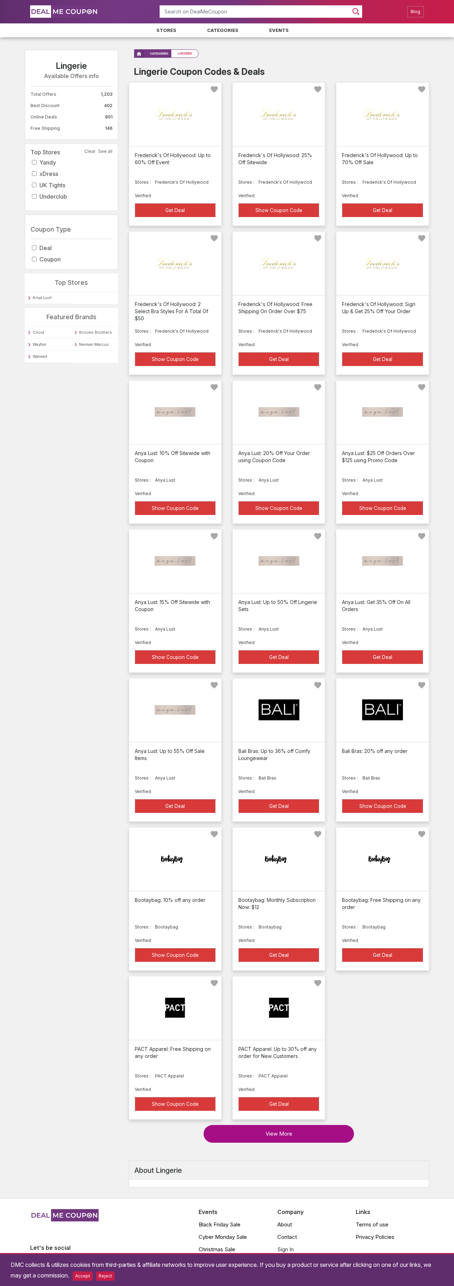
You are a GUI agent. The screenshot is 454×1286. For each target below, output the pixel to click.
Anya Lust (42, 297)
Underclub (53, 196)
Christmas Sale (217, 1249)
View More (279, 1133)
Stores (166, 30)
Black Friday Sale (219, 1224)
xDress (48, 173)
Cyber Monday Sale (223, 1237)
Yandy (47, 162)
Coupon (50, 259)
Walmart (40, 356)
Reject (105, 1276)
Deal (45, 247)
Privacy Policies (375, 1237)
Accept (82, 1276)
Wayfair (39, 344)
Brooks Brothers (95, 332)
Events (279, 30)
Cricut (38, 332)
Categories (222, 30)
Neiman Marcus (94, 344)
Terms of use (372, 1224)
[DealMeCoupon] (64, 1219)
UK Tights (52, 185)
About (284, 1224)
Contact (287, 1237)
